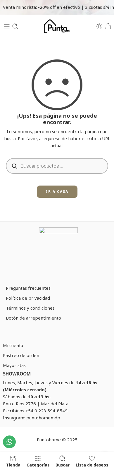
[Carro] (108, 26)
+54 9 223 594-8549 (46, 411)
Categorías (38, 464)
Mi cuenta (13, 345)
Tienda (13, 464)
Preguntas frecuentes (28, 288)
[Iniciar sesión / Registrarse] (99, 26)
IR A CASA (57, 191)
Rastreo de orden (21, 355)
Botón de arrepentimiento (33, 318)
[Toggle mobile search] (15, 26)
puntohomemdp (43, 418)
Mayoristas (14, 365)
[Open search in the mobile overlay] (57, 166)
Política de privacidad (28, 298)
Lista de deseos (92, 464)
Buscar (63, 464)
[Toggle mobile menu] (7, 26)
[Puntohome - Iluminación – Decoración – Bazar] (57, 26)
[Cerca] (107, 7)
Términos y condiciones (30, 308)
